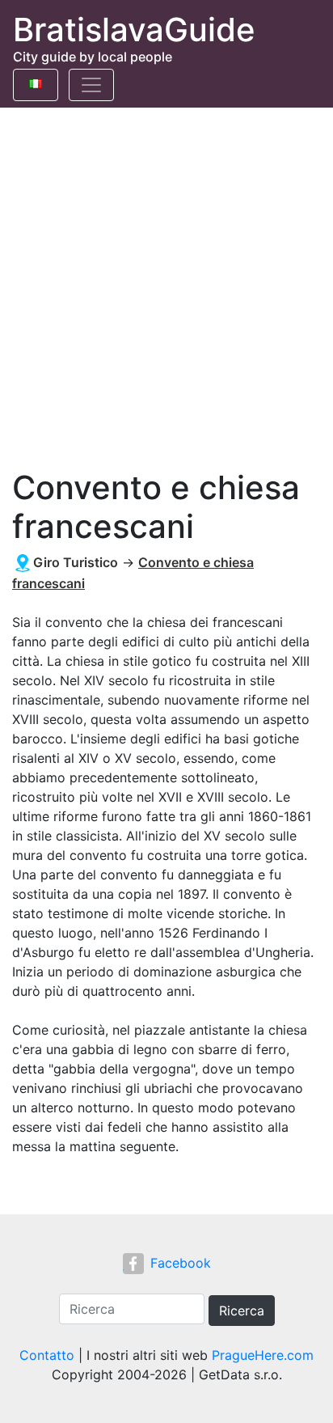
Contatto (46, 1355)
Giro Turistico (75, 562)
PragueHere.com (263, 1355)
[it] (35, 81)
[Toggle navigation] (91, 85)
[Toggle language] (35, 85)
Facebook (180, 1263)
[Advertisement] (166, 282)
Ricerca (241, 1310)
